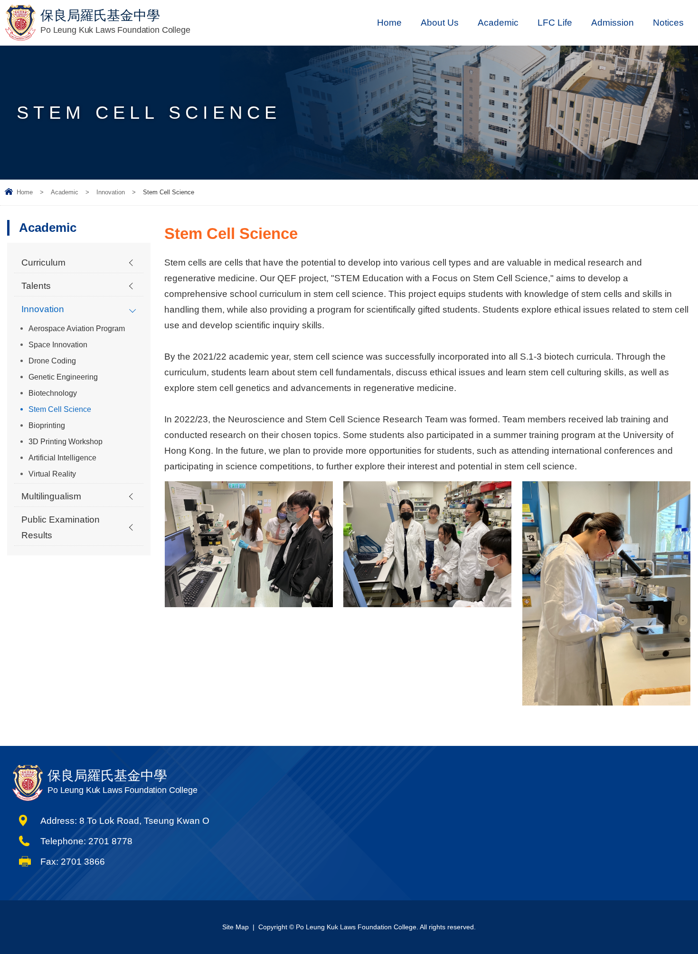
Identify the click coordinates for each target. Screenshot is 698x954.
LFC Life (555, 23)
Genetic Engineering (63, 377)
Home (389, 23)
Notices (668, 23)
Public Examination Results (60, 527)
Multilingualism (51, 496)
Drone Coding (52, 361)
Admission (612, 23)
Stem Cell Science (59, 409)
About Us (440, 23)
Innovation (110, 192)
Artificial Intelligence (62, 458)
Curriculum (43, 262)
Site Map (235, 927)
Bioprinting (46, 425)
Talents (36, 286)
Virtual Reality (52, 474)
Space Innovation (57, 345)
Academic (498, 23)
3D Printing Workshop (65, 442)
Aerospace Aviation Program (76, 328)
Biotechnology (52, 393)
